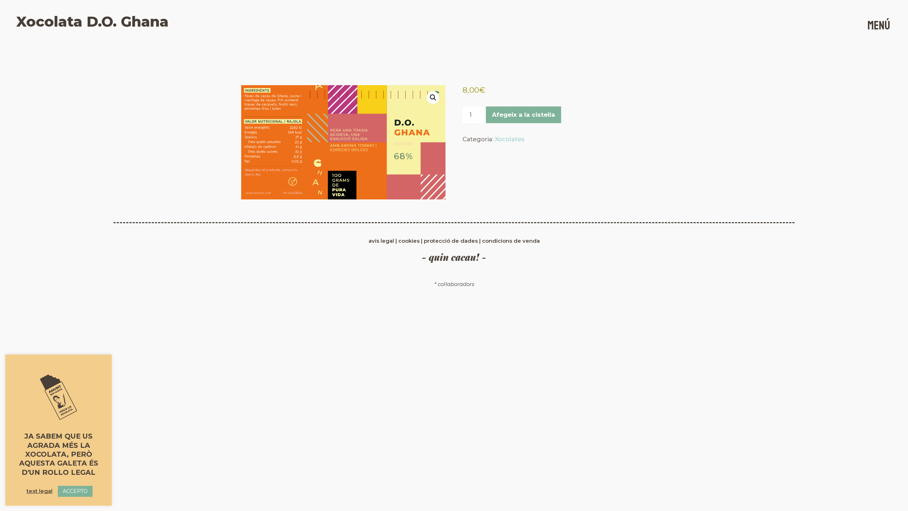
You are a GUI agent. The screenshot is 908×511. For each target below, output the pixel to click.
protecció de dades (451, 240)
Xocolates (510, 139)
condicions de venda (511, 240)
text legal (39, 491)
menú (879, 25)
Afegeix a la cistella (523, 114)
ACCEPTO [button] (75, 491)
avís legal (382, 240)
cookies (409, 240)
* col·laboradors (454, 284)
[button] (433, 97)
